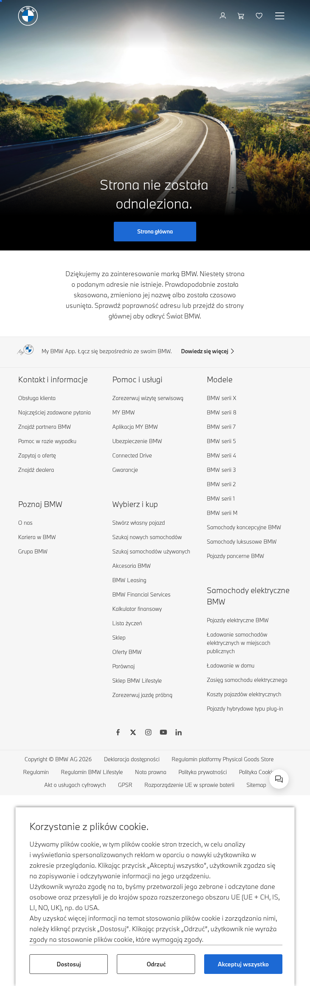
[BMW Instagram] (148, 733)
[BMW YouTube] (163, 733)
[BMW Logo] (28, 16)
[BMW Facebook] (118, 733)
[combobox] (279, 779)
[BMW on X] (133, 733)
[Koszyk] (242, 16)
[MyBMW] (223, 16)
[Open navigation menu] (280, 16)
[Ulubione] (260, 16)
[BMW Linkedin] (178, 733)
